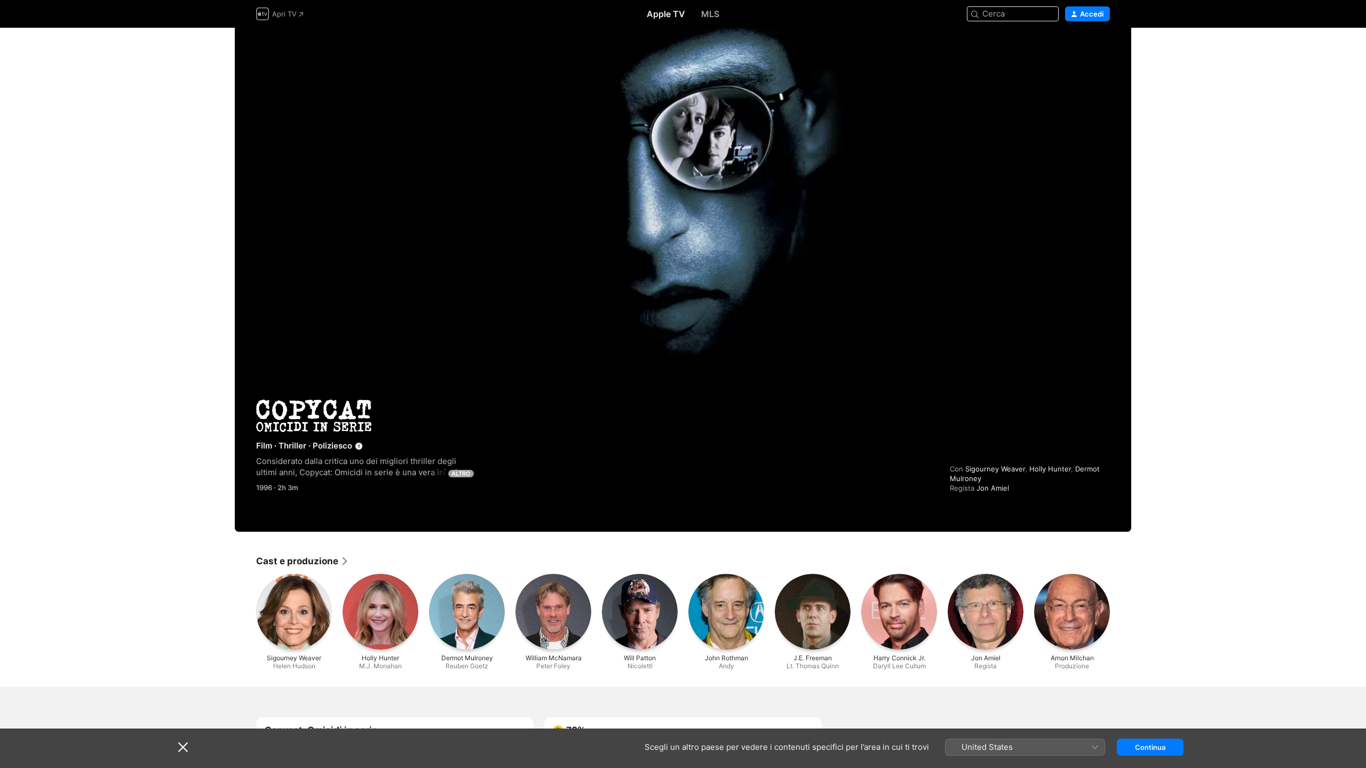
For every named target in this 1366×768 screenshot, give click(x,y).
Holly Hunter (1050, 469)
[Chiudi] (183, 747)
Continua (1150, 747)
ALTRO (461, 473)
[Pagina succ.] (1120, 612)
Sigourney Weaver (995, 469)
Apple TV (666, 14)
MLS (710, 14)
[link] (302, 561)
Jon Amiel (992, 488)
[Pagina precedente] (245, 612)
